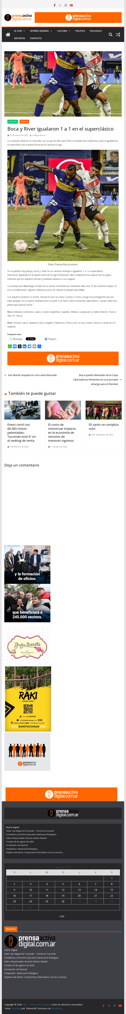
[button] (23, 31)
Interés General (39, 30)
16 (14, 895)
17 (30, 895)
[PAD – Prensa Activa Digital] (8, 34)
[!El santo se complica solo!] (104, 402)
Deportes (19, 38)
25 (46, 901)
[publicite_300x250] (27, 734)
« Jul (61, 916)
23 (14, 901)
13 (79, 890)
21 (95, 895)
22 (111, 895)
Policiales (96, 30)
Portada (24, 122)
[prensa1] (78, 14)
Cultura (62, 30)
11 (46, 890)
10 (30, 890)
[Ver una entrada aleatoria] (118, 34)
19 (63, 895)
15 (111, 890)
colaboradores (38, 135)
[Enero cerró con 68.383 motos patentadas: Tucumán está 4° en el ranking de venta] (22, 402)
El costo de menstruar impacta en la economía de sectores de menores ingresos (62, 432)
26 (63, 901)
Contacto (36, 38)
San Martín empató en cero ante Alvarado (32, 375)
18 (46, 895)
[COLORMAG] (29, 936)
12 (63, 890)
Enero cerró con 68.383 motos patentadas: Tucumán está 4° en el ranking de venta (21, 432)
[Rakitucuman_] (28, 668)
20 (79, 895)
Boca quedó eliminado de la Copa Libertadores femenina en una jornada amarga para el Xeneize (95, 379)
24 (30, 901)
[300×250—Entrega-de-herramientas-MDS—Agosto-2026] (27, 547)
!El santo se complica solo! (103, 426)
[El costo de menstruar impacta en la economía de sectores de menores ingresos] (63, 402)
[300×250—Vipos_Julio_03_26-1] (27, 585)
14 (95, 890)
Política (80, 30)
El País (18, 30)
